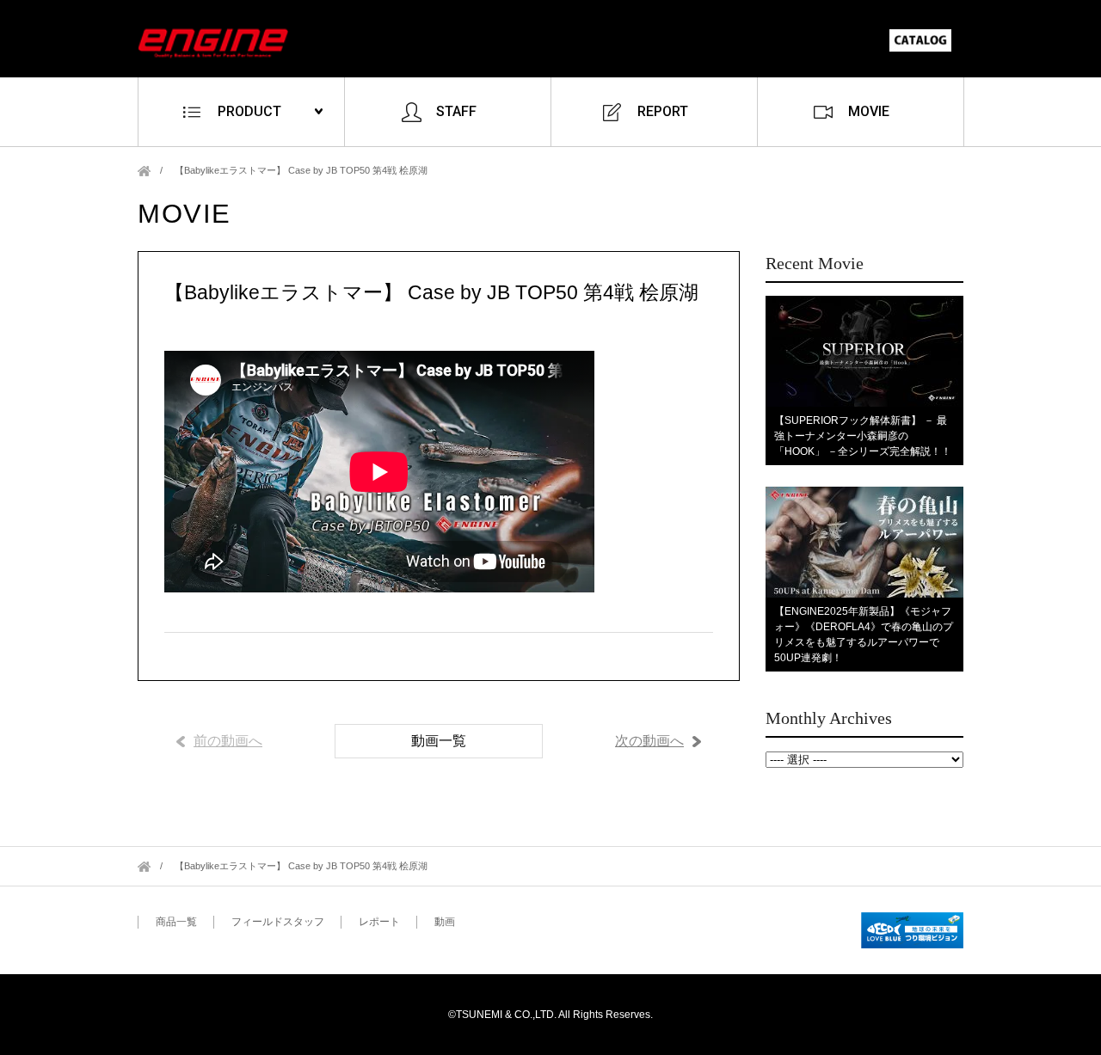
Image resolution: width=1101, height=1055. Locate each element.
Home (144, 170)
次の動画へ (649, 740)
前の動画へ (228, 740)
